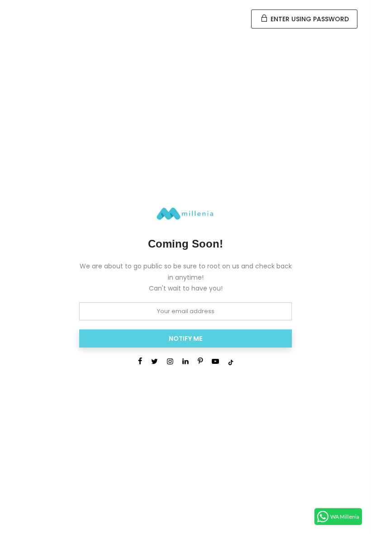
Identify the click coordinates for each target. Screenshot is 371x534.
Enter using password (309, 19)
